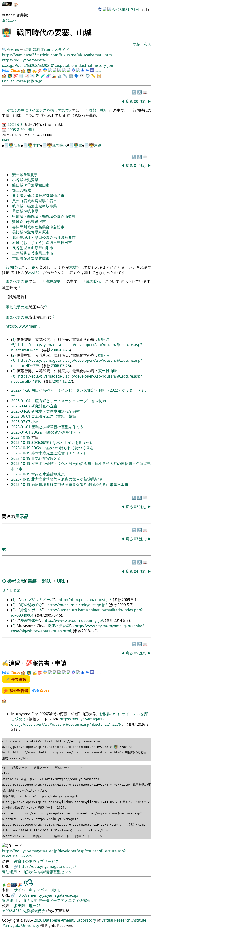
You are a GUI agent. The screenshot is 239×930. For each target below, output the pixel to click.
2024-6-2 (15, 124)
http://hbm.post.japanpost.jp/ (85, 599)
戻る (129, 101)
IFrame (47, 49)
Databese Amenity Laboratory (69, 920)
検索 (10, 49)
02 (136, 506)
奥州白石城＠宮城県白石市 (34, 200)
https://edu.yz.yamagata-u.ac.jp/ (47, 866)
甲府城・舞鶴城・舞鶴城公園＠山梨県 (44, 216)
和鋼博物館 (29, 620)
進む (5, 20)
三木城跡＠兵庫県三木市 (32, 253)
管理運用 (10, 871)
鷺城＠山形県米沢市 (29, 221)
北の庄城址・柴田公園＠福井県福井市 (44, 237)
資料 (37, 49)
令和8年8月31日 (125, 9)
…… (98, 70)
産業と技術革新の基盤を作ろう (57, 426)
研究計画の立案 (44, 406)
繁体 (39, 81)
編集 (28, 49)
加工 (39, 272)
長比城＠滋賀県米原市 (30, 232)
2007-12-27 (62, 381)
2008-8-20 (16, 129)
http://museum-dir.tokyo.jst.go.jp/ (77, 604)
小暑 (35, 421)
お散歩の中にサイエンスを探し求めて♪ (39, 110)
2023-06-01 (21, 416)
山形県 (28, 910)
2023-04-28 (21, 411)
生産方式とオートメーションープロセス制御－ (70, 400)
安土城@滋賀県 (25, 174)
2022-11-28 (21, 390)
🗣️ (76, 75)
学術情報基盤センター (57, 871)
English (8, 81)
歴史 (57, 281)
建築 (97, 145)
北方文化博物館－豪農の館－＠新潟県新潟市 (68, 479)
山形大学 (30, 871)
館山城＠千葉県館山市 (30, 184)
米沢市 (39, 910)
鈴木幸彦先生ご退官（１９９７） (59, 453)
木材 (36, 145)
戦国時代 (59, 145)
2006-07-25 (60, 350)
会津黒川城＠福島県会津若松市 (38, 227)
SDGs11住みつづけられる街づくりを (62, 447)
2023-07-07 (21, 421)
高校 (49, 281)
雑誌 (46, 581)
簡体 (30, 81)
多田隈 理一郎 (27, 905)
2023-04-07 (21, 406)
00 (136, 101)
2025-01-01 (21, 426)
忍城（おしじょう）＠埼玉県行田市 (42, 242)
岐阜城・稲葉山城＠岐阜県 (34, 206)
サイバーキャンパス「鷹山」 (38, 889)
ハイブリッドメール (36, 599)
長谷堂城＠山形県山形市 (32, 247)
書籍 (32, 581)
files (5, 140)
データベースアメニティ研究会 (64, 900)
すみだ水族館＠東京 (48, 474)
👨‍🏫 (6, 32)
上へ (13, 20)
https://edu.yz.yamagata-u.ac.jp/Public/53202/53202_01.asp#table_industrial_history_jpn (57, 62)
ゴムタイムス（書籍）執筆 (53, 416)
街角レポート (31, 609)
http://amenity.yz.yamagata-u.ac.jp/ (47, 895)
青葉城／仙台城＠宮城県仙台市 (38, 195)
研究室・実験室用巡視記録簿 (55, 411)
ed (17, 49)
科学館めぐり (31, 604)
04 (136, 571)
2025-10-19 (21, 437)
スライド (61, 49)
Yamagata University (21, 925)
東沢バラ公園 (58, 625)
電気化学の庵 (17, 281)
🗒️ (21, 75)
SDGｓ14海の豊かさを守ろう (56, 432)
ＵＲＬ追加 (11, 590)
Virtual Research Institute (124, 920)
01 (136, 165)
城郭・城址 (98, 110)
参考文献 (16, 581)
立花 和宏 (142, 44)
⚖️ (87, 75)
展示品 (21, 516)
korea (21, 81)
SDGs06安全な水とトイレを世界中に (62, 442)
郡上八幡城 (21, 190)
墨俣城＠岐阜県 (25, 211)
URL (61, 581)
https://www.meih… (23, 326)
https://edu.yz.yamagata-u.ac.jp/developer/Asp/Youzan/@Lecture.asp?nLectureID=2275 (66, 721)
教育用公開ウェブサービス (36, 861)
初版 (31, 129)
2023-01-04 (21, 400)
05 (136, 653)
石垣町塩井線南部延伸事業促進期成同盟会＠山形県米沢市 (79, 484)
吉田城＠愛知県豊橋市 (30, 258)
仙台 (17, 145)
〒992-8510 (11, 910)
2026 (38, 920)
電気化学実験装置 (46, 458)
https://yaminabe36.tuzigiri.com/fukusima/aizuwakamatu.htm (57, 54)
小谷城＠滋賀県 (25, 179)
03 (136, 538)
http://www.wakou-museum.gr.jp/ (73, 620)
